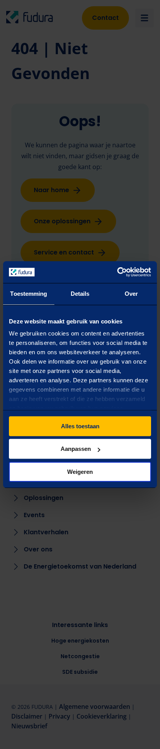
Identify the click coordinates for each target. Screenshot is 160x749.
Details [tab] (80, 293)
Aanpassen (76, 448)
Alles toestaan (80, 426)
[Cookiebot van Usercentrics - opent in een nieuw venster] (117, 272)
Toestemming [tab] (28, 293)
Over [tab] (131, 293)
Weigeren (80, 471)
